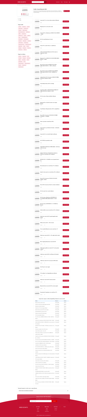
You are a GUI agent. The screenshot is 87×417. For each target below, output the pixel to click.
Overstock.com (26, 28)
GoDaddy (38, 411)
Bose (28, 56)
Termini (41, 22)
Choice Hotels (20, 28)
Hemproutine (24, 65)
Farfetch (28, 26)
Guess (19, 37)
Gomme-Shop (26, 42)
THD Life (25, 49)
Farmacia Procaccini (28, 44)
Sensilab (20, 26)
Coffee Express (21, 42)
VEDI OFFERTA (65, 21)
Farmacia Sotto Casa (21, 44)
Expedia (38, 408)
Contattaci (55, 408)
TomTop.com (20, 49)
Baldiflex (29, 35)
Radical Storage (25, 30)
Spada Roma (24, 56)
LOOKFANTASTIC (24, 37)
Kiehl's (47, 408)
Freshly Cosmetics (21, 63)
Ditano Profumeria (27, 63)
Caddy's (25, 35)
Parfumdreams (47, 411)
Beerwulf (20, 56)
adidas (24, 46)
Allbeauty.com (20, 35)
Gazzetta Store (24, 33)
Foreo (24, 61)
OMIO (19, 33)
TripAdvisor (24, 26)
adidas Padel (20, 46)
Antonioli (20, 30)
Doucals (28, 46)
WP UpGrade (20, 61)
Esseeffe (20, 65)
